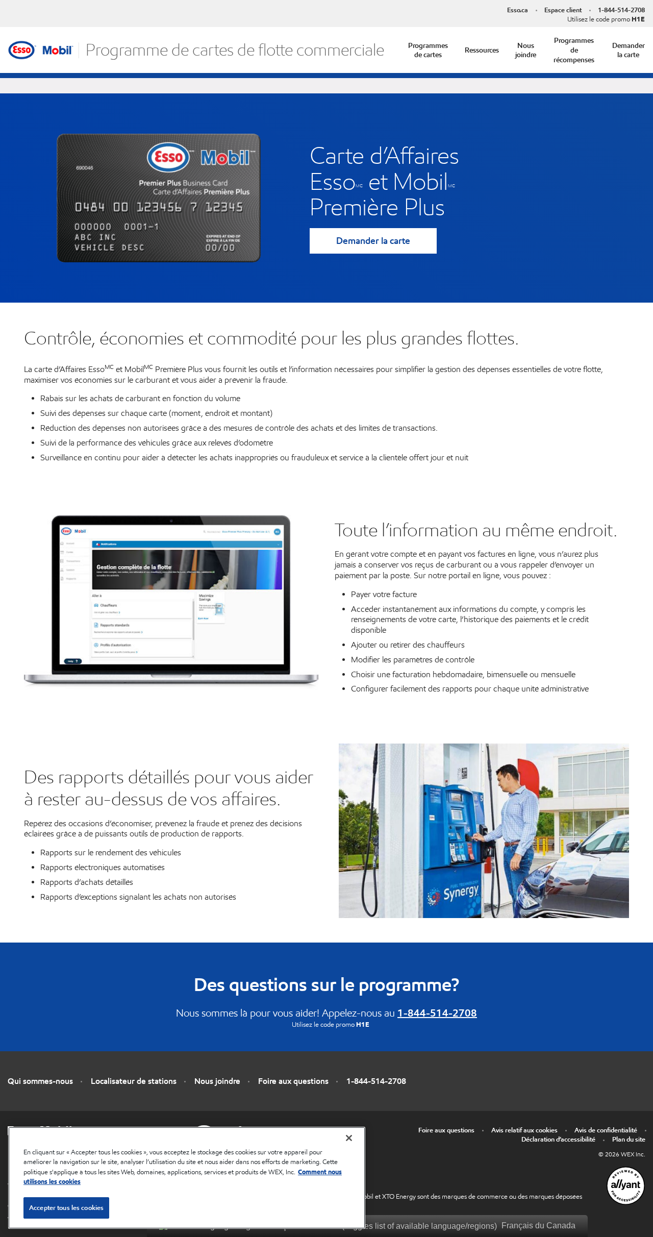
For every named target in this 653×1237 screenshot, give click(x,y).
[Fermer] (349, 1138)
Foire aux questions (293, 1081)
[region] (186, 1178)
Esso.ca (517, 10)
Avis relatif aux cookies (524, 1130)
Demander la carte (373, 240)
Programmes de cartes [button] (428, 50)
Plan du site (628, 1139)
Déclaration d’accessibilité (558, 1139)
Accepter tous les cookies (66, 1207)
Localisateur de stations (134, 1081)
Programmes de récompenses (574, 50)
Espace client (563, 10)
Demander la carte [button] (628, 50)
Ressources (482, 50)
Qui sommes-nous (40, 1081)
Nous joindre (525, 50)
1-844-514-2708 (621, 10)
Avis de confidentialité (605, 1130)
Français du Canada (537, 1225)
